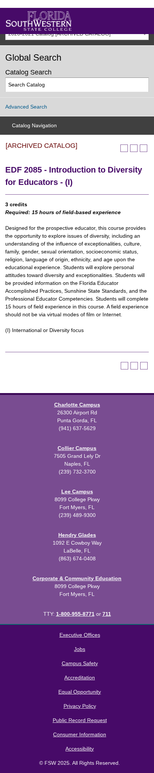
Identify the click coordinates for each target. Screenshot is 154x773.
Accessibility (79, 749)
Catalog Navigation (34, 125)
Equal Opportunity (79, 692)
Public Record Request (80, 720)
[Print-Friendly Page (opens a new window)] (134, 148)
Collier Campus (77, 448)
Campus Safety (80, 663)
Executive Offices (79, 635)
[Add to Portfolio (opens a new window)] (124, 148)
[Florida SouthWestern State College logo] (38, 21)
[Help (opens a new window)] (143, 148)
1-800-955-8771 (75, 614)
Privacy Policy (80, 706)
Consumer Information (79, 734)
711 (106, 614)
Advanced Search (26, 107)
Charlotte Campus (77, 405)
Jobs (79, 649)
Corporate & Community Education (77, 578)
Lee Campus (77, 491)
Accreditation (79, 678)
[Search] (142, 84)
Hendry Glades (77, 535)
